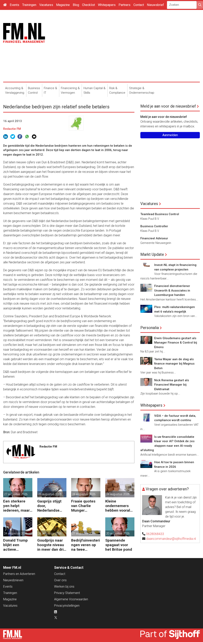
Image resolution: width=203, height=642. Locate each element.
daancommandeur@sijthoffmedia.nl (171, 539)
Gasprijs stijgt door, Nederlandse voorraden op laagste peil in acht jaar (49, 506)
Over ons (60, 580)
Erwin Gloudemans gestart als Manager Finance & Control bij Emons (175, 342)
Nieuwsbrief (155, 5)
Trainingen (29, 5)
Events (14, 5)
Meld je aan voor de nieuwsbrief (168, 106)
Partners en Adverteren (19, 574)
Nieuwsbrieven (13, 580)
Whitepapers (107, 5)
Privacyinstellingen (66, 605)
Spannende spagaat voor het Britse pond (118, 545)
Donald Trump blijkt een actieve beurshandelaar (17, 545)
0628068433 (155, 534)
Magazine (63, 5)
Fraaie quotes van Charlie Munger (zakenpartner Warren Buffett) (85, 506)
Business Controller (154, 226)
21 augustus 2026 (83, 533)
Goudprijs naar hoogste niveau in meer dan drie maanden (51, 545)
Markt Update (152, 254)
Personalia (149, 327)
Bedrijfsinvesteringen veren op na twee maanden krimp (85, 545)
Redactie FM (12, 129)
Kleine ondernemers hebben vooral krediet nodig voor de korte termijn (117, 506)
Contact (138, 5)
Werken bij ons (64, 586)
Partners (124, 5)
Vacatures (46, 5)
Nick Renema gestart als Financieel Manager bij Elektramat (171, 384)
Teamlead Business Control (159, 214)
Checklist (88, 5)
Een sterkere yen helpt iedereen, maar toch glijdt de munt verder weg (17, 506)
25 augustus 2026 (49, 494)
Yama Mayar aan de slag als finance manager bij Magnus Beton (174, 363)
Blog (76, 5)
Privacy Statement (67, 593)
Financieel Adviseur (154, 238)
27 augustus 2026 (15, 494)
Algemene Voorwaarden (71, 599)
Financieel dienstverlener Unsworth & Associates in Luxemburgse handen (172, 290)
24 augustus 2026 (83, 494)
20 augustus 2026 (117, 533)
